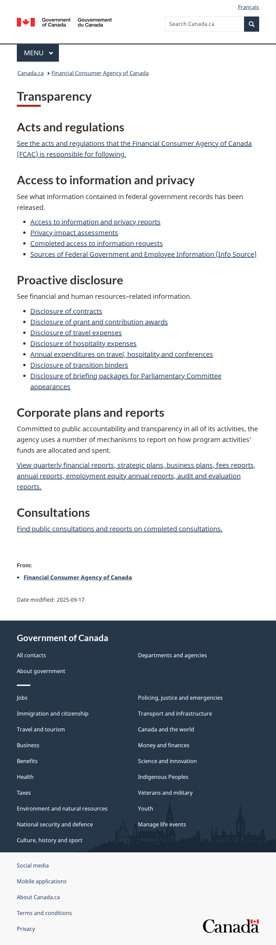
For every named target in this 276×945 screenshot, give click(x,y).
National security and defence (55, 824)
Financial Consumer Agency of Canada (100, 73)
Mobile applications (42, 881)
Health (25, 777)
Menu (34, 52)
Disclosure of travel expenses (76, 332)
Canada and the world (166, 729)
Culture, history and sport (49, 840)
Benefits (27, 761)
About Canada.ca (38, 897)
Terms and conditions (44, 913)
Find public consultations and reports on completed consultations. (119, 528)
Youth (145, 808)
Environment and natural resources (62, 808)
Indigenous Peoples (163, 777)
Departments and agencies (172, 655)
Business (28, 745)
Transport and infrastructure (175, 713)
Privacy (26, 929)
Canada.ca (31, 73)
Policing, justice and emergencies (180, 697)
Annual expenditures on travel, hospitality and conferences (121, 354)
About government (41, 671)
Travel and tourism (41, 729)
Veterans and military (165, 792)
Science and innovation (167, 761)
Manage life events (162, 824)
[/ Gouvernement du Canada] (64, 21)
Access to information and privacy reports (95, 221)
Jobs (22, 697)
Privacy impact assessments (74, 232)
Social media (33, 865)
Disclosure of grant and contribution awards (99, 321)
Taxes (24, 792)
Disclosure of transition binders (79, 365)
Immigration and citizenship (53, 713)
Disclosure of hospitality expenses (83, 343)
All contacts (31, 655)
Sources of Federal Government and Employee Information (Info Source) (143, 254)
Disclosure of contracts (66, 311)
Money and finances (163, 745)
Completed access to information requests (96, 243)
